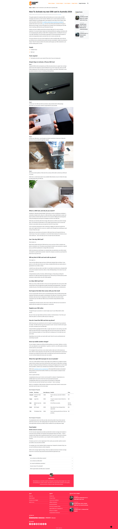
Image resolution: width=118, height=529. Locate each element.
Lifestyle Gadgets (59, 3)
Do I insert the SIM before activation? (37, 463)
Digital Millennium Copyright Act (56, 508)
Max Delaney (51, 478)
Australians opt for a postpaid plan (41, 369)
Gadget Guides (74, 3)
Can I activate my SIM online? (36, 460)
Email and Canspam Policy (54, 506)
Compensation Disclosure (54, 512)
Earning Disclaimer (53, 504)
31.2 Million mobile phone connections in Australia (52, 22)
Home (30, 7)
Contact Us (51, 496)
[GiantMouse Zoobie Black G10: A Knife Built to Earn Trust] (77, 17)
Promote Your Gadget (33, 500)
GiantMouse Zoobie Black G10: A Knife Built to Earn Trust (84, 18)
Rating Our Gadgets (53, 510)
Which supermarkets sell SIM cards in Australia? (40, 468)
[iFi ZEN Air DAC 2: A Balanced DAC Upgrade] (77, 34)
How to (33, 7)
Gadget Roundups (82, 3)
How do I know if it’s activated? (36, 466)
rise (43, 23)
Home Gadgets (67, 3)
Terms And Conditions (53, 500)
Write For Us (31, 502)
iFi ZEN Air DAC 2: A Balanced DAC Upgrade (84, 35)
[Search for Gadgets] (88, 3)
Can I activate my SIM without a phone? (38, 458)
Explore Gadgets (51, 3)
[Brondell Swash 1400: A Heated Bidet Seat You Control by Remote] (77, 26)
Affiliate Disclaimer (53, 502)
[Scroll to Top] (111, 527)
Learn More (59, 14)
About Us (31, 496)
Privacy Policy (52, 498)
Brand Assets (32, 498)
